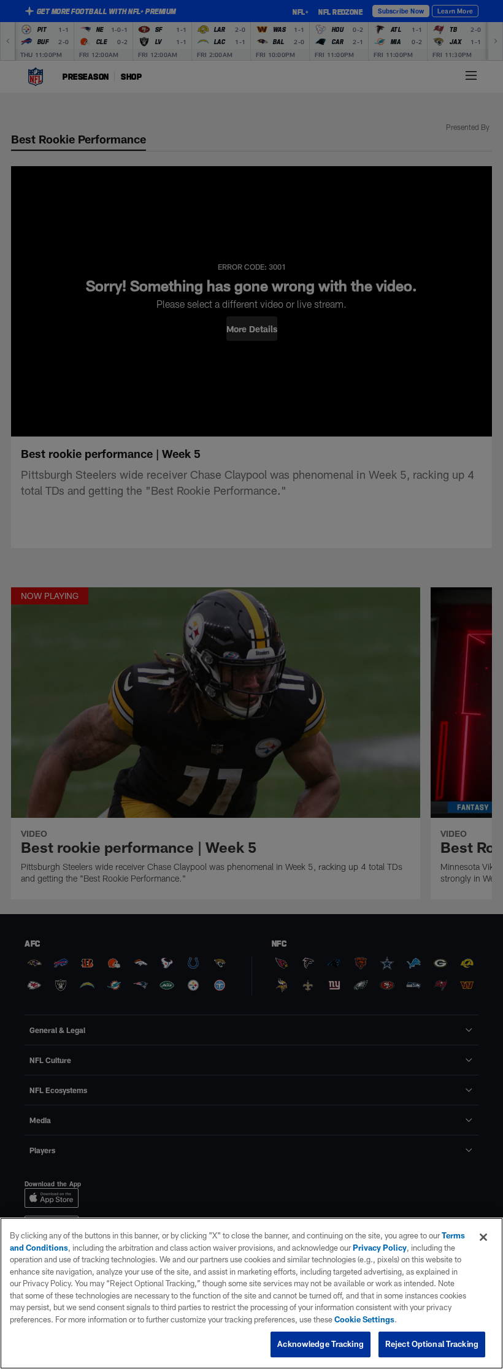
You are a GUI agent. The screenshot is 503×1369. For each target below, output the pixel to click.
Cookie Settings (364, 1319)
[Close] (483, 1237)
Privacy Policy (380, 1248)
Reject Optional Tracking (431, 1344)
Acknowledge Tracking (320, 1344)
